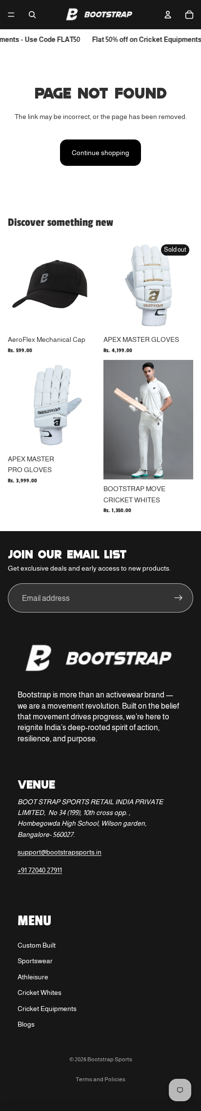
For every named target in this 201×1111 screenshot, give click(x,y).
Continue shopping (100, 153)
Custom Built (37, 945)
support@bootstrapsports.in (59, 852)
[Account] (168, 14)
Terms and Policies (100, 1079)
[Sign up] (178, 598)
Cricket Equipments (47, 1008)
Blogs (26, 1024)
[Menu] (11, 14)
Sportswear (35, 961)
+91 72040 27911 (40, 870)
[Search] (32, 14)
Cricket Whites (39, 992)
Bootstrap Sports (109, 1059)
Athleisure (33, 977)
